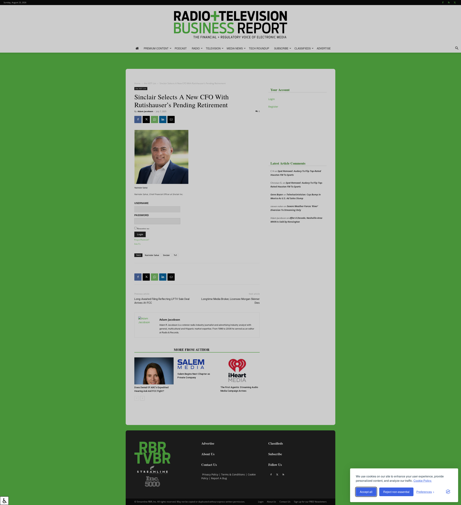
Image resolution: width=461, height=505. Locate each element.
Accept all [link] (366, 492)
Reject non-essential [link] (396, 492)
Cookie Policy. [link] (422, 481)
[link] (4, 500)
